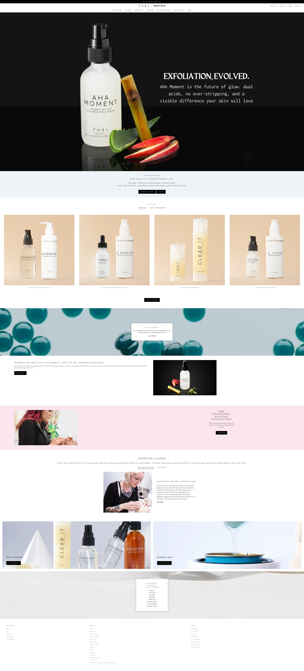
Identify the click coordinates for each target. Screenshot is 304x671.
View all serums (152, 300)
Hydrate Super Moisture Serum (39, 287)
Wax (7, 631)
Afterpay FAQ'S (93, 641)
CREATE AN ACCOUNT (147, 192)
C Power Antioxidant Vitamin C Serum (114, 287)
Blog (90, 649)
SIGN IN (161, 192)
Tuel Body (128, 10)
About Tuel (92, 628)
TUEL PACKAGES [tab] (157, 208)
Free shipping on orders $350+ (152, 1)
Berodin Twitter (195, 644)
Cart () (297, 6)
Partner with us (10, 636)
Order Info (92, 647)
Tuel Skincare (117, 10)
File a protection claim (94, 657)
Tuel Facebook (195, 631)
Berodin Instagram (195, 639)
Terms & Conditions (94, 636)
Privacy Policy (92, 639)
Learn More (160, 502)
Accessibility (92, 655)
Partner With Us (178, 10)
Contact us (92, 652)
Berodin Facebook (195, 641)
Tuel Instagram (195, 628)
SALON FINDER (10, 639)
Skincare (8, 628)
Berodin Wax (139, 10)
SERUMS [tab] (142, 208)
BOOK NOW (221, 432)
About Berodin (93, 631)
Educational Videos (163, 10)
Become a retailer (93, 634)
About (190, 10)
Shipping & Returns (94, 644)
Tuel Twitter (194, 634)
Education (150, 10)
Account (282, 6)
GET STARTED (152, 335)
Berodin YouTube (195, 647)
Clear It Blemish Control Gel (189, 287)
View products (14, 563)
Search (289, 6)
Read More (20, 373)
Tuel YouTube (194, 636)
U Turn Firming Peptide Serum (265, 287)
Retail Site (273, 6)
